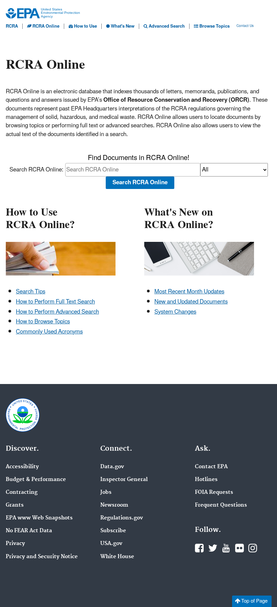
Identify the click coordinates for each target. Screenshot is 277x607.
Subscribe (113, 531)
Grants (15, 505)
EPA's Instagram (252, 548)
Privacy (15, 544)
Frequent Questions (221, 505)
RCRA (12, 26)
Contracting (21, 492)
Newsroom (114, 505)
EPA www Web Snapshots (39, 518)
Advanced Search (166, 26)
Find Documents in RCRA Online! (138, 158)
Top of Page (254, 601)
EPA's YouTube (226, 548)
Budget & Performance (36, 480)
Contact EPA (211, 467)
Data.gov (112, 467)
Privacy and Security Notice (42, 557)
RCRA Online (45, 26)
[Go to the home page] (23, 13)
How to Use (85, 26)
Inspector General (124, 480)
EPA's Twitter (212, 548)
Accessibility (22, 467)
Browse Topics (214, 26)
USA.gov (111, 544)
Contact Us (245, 26)
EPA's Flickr (239, 548)
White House (117, 557)
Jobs (105, 492)
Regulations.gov (121, 518)
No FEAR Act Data (29, 531)
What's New (122, 26)
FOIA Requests (214, 492)
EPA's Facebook (199, 548)
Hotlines (206, 480)
